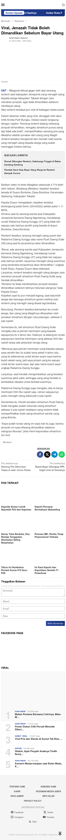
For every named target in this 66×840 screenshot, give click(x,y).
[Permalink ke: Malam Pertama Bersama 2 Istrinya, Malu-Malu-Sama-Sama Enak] (33, 690)
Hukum (18, 748)
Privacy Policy (32, 800)
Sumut (18, 736)
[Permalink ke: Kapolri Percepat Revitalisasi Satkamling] (50, 495)
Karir (17, 791)
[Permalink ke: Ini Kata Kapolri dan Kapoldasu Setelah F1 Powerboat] (50, 556)
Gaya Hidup (20, 711)
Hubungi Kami (48, 786)
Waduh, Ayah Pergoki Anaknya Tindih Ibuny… (36, 752)
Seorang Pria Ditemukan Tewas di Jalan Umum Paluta (16, 467)
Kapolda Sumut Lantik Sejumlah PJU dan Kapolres (16, 508)
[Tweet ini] (47, 454)
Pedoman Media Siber (48, 791)
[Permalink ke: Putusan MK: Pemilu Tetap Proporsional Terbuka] (50, 523)
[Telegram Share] (54, 454)
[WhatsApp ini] (61, 454)
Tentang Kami (17, 786)
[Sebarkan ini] (40, 454)
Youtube (50, 817)
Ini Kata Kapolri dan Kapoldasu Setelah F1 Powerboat (47, 570)
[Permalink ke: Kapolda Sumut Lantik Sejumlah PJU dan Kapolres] (16, 495)
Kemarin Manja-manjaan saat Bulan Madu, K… (38, 765)
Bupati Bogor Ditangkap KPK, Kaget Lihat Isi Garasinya (50, 467)
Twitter (50, 812)
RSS (34, 821)
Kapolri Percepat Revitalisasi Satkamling (48, 508)
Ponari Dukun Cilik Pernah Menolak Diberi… (35, 728)
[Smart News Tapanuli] (33, 4)
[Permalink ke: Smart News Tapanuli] (4, 38)
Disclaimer (17, 795)
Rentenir (7, 442)
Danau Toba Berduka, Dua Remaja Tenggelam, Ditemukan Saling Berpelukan (15, 538)
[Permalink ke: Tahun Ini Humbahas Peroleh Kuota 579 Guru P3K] (16, 556)
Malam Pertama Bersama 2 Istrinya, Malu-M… (38, 715)
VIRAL (24, 736)
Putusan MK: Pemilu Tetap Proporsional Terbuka (49, 535)
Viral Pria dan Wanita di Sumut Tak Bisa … (38, 738)
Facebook (19, 812)
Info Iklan (48, 795)
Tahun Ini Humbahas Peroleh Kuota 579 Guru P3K (14, 570)
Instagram (19, 817)
